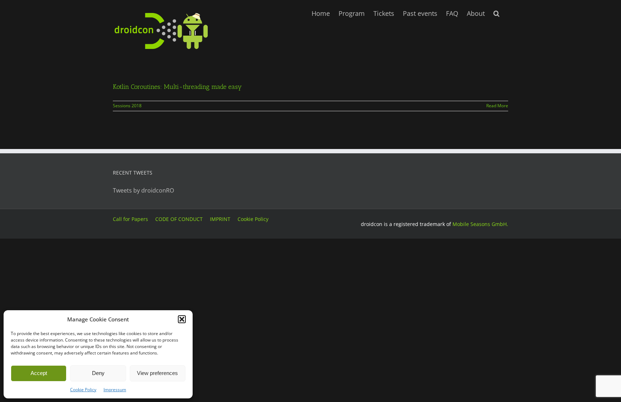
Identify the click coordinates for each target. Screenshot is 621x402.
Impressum (115, 390)
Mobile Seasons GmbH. (480, 224)
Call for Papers (130, 219)
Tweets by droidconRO (143, 190)
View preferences (157, 373)
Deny (98, 373)
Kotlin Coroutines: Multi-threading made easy (177, 87)
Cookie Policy (83, 390)
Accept (39, 373)
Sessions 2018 (127, 106)
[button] (181, 319)
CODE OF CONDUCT (179, 219)
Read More (497, 106)
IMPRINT (220, 219)
